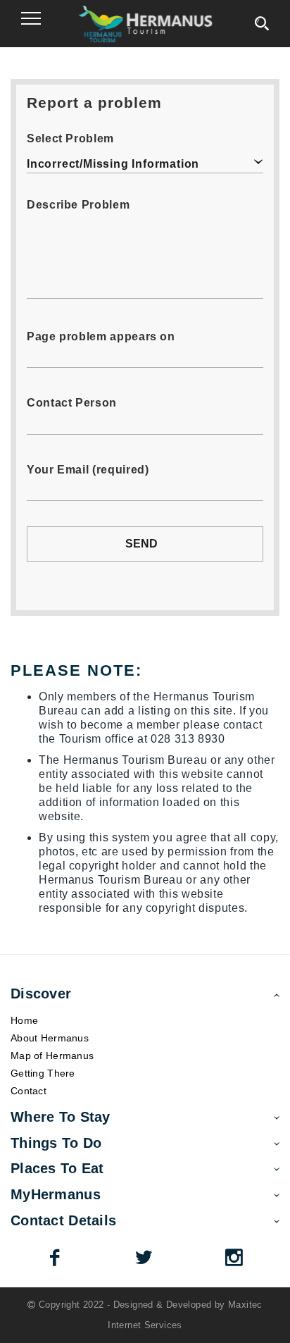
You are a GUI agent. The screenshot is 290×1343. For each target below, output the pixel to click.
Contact (28, 1090)
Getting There (43, 1073)
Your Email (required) (88, 470)
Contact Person (72, 403)
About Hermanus (50, 1038)
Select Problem (70, 138)
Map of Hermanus (52, 1055)
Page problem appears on (101, 336)
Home (24, 1020)
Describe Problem (78, 205)
